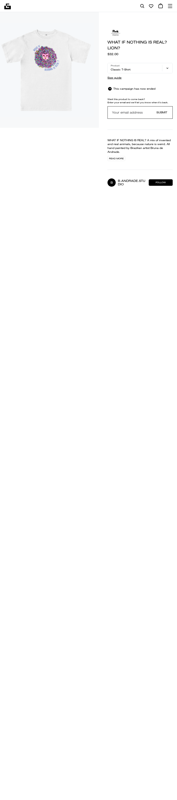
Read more (116, 158)
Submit (161, 112)
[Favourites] (151, 6)
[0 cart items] (160, 6)
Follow (161, 182)
